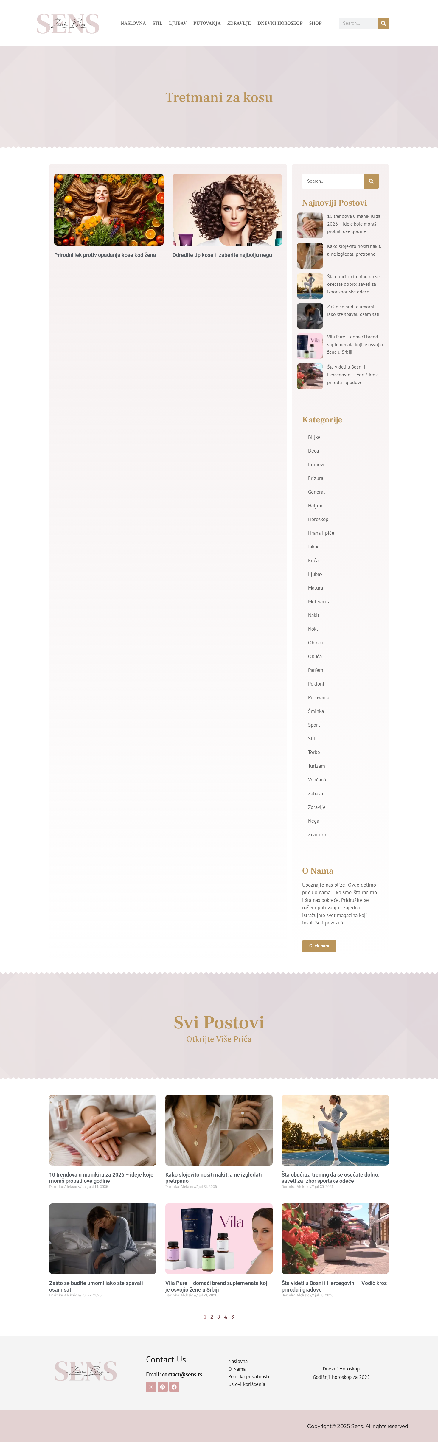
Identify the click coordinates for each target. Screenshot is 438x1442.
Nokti (314, 629)
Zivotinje (317, 834)
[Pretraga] (383, 23)
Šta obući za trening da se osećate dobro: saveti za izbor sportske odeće (353, 284)
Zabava (315, 793)
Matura (315, 588)
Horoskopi (319, 519)
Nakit (313, 615)
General (316, 492)
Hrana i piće (321, 533)
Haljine (316, 505)
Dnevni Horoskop (280, 23)
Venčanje (318, 779)
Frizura (315, 478)
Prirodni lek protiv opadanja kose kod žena (105, 255)
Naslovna (133, 23)
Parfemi (316, 670)
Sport (314, 725)
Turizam (316, 766)
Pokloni (316, 683)
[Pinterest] (163, 1387)
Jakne (314, 546)
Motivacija (319, 601)
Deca (313, 450)
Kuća (313, 560)
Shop (315, 23)
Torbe (314, 752)
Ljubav (178, 23)
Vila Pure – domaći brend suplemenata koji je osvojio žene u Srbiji (355, 344)
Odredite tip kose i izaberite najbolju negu (222, 255)
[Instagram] (151, 1387)
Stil (157, 23)
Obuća (315, 656)
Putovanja (207, 23)
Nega (313, 821)
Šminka (316, 711)
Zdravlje (239, 23)
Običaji (316, 642)
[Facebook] (174, 1387)
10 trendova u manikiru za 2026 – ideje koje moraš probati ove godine (353, 223)
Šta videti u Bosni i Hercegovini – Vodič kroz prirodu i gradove (352, 374)
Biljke (314, 437)
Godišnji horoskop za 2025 (341, 1377)
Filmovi (316, 464)
